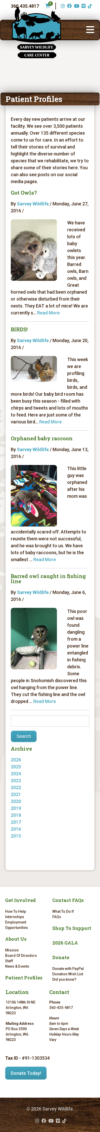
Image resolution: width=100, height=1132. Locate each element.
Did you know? (64, 979)
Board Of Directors (21, 956)
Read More (48, 312)
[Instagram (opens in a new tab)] (62, 6)
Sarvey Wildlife (33, 203)
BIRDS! (19, 329)
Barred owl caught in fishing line (48, 578)
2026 (16, 759)
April (20, 843)
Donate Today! (26, 1073)
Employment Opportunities (16, 925)
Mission (12, 950)
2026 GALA (65, 943)
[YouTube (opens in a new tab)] (76, 6)
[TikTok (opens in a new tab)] (89, 6)
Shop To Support (71, 928)
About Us (15, 939)
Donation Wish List (67, 974)
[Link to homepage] (36, 32)
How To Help (15, 911)
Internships (14, 917)
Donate (60, 957)
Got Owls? (24, 192)
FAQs (56, 917)
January (24, 766)
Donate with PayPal (68, 969)
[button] (90, 30)
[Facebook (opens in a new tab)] (69, 6)
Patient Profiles (23, 978)
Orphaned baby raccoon (42, 438)
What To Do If (63, 911)
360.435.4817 (25, 6)
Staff (9, 961)
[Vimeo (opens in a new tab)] (83, 6)
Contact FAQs (68, 900)
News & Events (17, 966)
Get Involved (20, 900)
